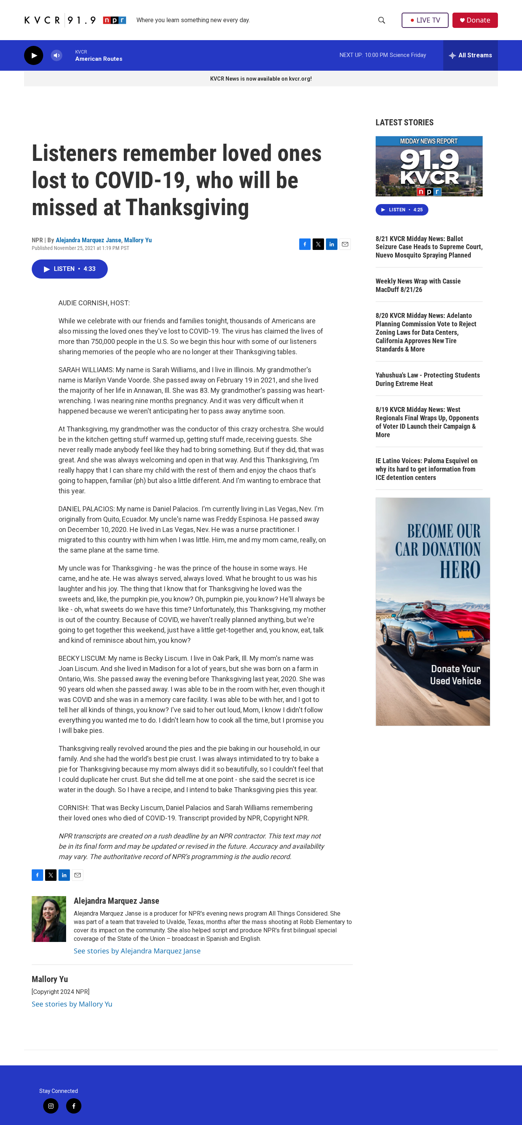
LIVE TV (428, 19)
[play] (34, 55)
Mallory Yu (138, 240)
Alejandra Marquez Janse (88, 240)
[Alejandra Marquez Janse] (49, 919)
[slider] (69, 55)
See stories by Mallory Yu (72, 1003)
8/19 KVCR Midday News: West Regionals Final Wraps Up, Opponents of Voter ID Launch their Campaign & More (427, 422)
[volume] (56, 55)
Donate (478, 20)
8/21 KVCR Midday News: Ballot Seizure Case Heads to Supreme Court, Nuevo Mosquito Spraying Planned (429, 247)
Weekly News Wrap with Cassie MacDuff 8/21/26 (418, 285)
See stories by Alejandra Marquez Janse (137, 950)
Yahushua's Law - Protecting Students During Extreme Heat (428, 379)
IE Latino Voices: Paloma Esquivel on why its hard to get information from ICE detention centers (427, 469)
